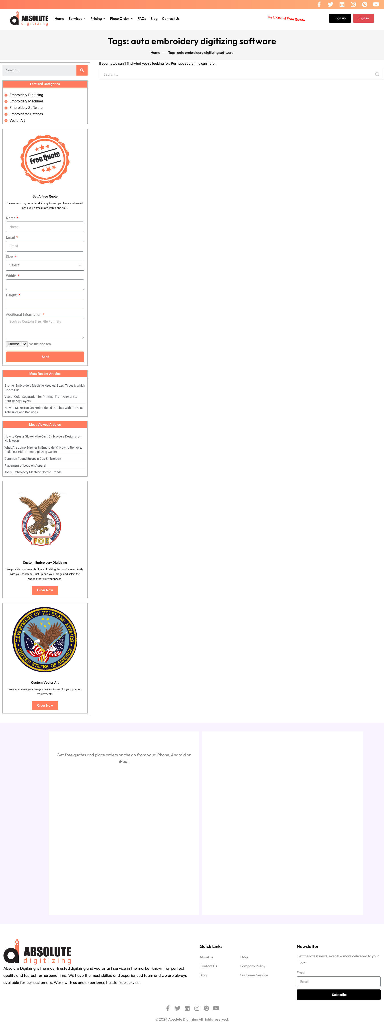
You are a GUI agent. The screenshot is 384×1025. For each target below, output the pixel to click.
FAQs (142, 18)
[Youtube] (376, 4)
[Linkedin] (342, 4)
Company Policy (252, 966)
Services (75, 18)
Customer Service (254, 975)
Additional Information (24, 314)
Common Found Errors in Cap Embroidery (33, 458)
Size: (10, 257)
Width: (11, 276)
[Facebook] (319, 4)
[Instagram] (353, 4)
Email (11, 237)
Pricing (96, 18)
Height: (12, 295)
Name (11, 218)
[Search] (377, 74)
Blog (154, 18)
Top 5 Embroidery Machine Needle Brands (33, 472)
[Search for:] (241, 74)
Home (59, 18)
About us (206, 957)
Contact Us (171, 18)
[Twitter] (330, 4)
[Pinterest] (364, 4)
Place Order (119, 18)
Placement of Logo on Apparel (25, 465)
